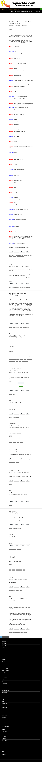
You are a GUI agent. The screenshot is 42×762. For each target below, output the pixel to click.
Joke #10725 (14, 513)
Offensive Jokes (4, 675)
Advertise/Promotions (24, 11)
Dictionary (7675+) (5, 668)
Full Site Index (4, 655)
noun (21, 590)
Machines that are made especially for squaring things (19, 377)
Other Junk (3, 681)
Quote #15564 (15, 402)
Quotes (10, 400)
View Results (21, 386)
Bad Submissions (4, 683)
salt (24, 327)
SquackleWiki (4, 738)
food (10, 462)
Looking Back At (4, 722)
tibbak (12, 557)
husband (27, 327)
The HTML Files (4, 740)
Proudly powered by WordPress (10, 760)
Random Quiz (4, 649)
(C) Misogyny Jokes (23, 293)
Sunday (14, 287)
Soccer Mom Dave (4, 719)
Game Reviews (4, 694)
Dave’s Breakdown (4, 711)
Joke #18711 (14, 264)
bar (22, 632)
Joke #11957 (14, 492)
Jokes (16, 262)
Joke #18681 (14, 295)
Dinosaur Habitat (4, 731)
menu (18, 359)
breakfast (17, 327)
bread (17, 462)
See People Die (4, 736)
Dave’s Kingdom (4, 692)
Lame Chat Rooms (5, 663)
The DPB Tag (4, 659)
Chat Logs (3, 661)
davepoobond (17, 25)
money (29, 287)
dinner (25, 287)
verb (20, 549)
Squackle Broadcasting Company (7, 699)
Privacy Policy (31, 11)
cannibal (21, 359)
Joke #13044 (14, 450)
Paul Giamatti (12, 255)
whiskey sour (15, 632)
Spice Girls (21, 255)
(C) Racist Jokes (11, 423)
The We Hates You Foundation (6, 745)
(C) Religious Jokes (12, 262)
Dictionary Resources (5, 670)
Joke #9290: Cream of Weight (18, 599)
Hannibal (14, 359)
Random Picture (4, 647)
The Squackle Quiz (4, 703)
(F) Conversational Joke (13, 293)
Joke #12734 (14, 470)
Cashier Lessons (4, 720)
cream (11, 632)
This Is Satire (4, 717)
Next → (6, 636)
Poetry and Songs (4, 686)
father (11, 287)
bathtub (17, 590)
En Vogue (16, 255)
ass (17, 549)
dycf (11, 578)
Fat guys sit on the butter (14, 378)
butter (18, 287)
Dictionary (11, 534)
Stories (3, 701)
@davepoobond (4, 729)
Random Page (4, 641)
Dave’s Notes (4, 713)
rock (31, 255)
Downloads (3, 672)
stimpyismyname (19, 404)
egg (13, 327)
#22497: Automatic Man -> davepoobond (20, 22)
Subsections (4, 657)
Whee (11, 381)
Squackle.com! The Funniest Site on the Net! (11, 9)
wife (21, 327)
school (21, 287)
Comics (3, 679)
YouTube (3, 747)
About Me (12, 11)
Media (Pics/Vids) (4, 677)
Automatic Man (26, 255)
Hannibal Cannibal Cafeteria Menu (17, 336)
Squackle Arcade (4, 697)
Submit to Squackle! (38, 11)
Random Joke (4, 645)
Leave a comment (24, 25)
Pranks (4, 666)
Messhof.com (4, 754)
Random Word (4, 643)
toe (27, 359)
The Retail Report (4, 715)
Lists (9, 333)
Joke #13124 (14, 425)
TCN (2, 756)
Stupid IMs (10, 19)
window (19, 528)
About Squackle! (17, 11)
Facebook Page (4, 734)
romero (12, 536)
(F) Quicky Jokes (13, 511)
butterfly (14, 528)
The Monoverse (4, 742)
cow (14, 394)
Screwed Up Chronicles (5, 690)
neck (10, 359)
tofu (25, 359)
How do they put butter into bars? (20, 370)
